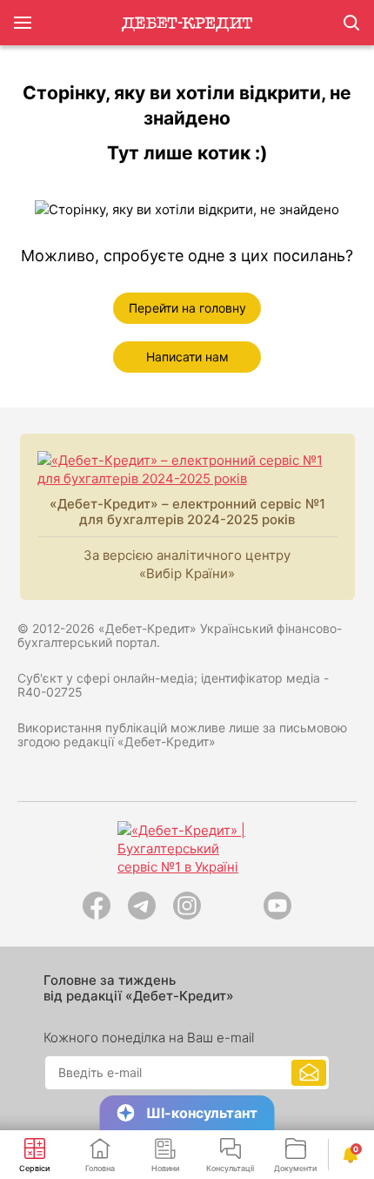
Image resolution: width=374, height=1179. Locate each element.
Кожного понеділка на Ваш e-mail (148, 1038)
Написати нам (187, 356)
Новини (165, 1168)
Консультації (230, 1168)
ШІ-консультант (201, 1113)
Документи (295, 1168)
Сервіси (34, 1168)
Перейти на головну (187, 307)
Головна (100, 1168)
